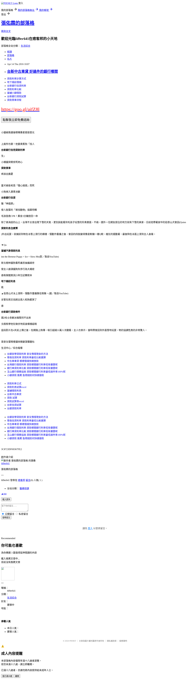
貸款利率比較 (14, 89)
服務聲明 (123, 641)
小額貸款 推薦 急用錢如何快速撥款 (25, 375)
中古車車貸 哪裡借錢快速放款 (23, 361)
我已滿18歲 (7, 676)
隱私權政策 (112, 641)
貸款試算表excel (15, 401)
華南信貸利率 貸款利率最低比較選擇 (26, 357)
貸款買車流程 (14, 100)
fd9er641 (5, 463)
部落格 (10, 55)
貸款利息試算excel (16, 387)
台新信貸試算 (14, 405)
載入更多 (6, 499)
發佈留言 (6, 517)
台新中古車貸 (14, 394)
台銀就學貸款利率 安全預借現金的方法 (27, 354)
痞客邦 (21, 480)
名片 (9, 59)
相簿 (9, 52)
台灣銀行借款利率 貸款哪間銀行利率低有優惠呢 (32, 364)
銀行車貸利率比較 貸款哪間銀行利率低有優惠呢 (32, 368)
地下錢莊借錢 (14, 82)
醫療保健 (24, 488)
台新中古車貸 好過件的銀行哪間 (32, 71)
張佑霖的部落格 (17, 23)
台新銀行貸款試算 (16, 96)
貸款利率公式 (14, 383)
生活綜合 (25, 46)
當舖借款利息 (14, 390)
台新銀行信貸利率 (16, 85)
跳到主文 (6, 31)
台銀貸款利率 (14, 408)
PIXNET (72, 641)
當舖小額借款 (14, 93)
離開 (17, 676)
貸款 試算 (12, 398)
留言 (28, 480)
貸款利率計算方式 (16, 78)
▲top (4, 493)
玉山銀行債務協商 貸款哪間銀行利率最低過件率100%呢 (36, 371)
